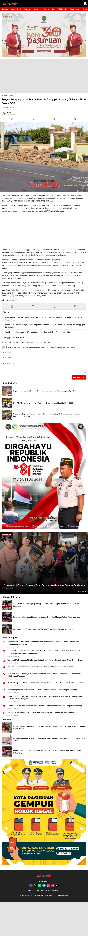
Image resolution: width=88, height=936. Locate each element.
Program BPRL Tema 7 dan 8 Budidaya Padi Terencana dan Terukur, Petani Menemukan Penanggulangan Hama (43, 643)
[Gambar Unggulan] (44, 157)
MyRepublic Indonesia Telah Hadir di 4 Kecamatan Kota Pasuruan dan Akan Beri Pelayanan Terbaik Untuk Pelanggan (44, 697)
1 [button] (78, 591)
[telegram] (44, 885)
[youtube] (52, 885)
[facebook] (31, 885)
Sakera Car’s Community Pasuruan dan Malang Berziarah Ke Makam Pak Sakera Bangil (42, 712)
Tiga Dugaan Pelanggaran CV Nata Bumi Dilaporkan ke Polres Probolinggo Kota (37, 332)
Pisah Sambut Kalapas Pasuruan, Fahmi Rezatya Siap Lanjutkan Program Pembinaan (44, 585)
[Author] (4, 113)
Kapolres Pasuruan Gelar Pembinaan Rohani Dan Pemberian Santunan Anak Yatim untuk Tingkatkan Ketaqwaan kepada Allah (43, 652)
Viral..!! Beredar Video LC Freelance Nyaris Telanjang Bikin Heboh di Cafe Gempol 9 (41, 667)
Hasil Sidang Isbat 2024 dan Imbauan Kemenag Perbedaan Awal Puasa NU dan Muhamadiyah (45, 683)
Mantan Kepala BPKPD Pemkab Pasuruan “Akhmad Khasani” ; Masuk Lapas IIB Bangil (42, 690)
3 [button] (83, 591)
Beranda (4, 95)
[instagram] (48, 885)
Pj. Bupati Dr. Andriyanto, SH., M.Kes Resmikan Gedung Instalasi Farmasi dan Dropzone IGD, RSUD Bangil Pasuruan (45, 675)
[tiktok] (57, 885)
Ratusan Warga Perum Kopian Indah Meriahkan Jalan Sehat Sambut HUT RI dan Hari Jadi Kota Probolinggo (43, 318)
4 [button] (85, 591)
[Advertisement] (44, 75)
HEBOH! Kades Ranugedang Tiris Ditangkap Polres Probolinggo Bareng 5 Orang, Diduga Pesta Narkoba (49, 727)
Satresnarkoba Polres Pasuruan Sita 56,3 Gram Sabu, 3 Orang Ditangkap (43, 629)
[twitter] (35, 885)
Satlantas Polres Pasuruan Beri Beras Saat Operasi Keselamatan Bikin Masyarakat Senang (44, 706)
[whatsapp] (39, 885)
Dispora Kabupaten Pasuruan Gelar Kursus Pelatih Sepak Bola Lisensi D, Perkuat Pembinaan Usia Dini (46, 415)
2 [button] (81, 591)
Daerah (11, 95)
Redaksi (10, 112)
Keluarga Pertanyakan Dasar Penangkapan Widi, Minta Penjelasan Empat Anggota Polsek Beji (47, 751)
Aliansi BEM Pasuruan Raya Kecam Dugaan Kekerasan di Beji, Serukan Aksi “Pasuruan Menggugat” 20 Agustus (45, 326)
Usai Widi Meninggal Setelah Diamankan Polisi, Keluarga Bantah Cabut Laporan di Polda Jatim (49, 739)
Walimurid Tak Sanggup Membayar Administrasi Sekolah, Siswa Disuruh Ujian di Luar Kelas (44, 660)
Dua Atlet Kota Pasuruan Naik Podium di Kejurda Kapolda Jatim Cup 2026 (43, 403)
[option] (44, 563)
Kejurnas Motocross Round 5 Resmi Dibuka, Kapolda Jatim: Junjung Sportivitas (45, 391)
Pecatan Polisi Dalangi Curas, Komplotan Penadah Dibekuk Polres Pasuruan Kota (46, 617)
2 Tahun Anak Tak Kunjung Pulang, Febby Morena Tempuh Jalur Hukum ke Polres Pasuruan (46, 605)
